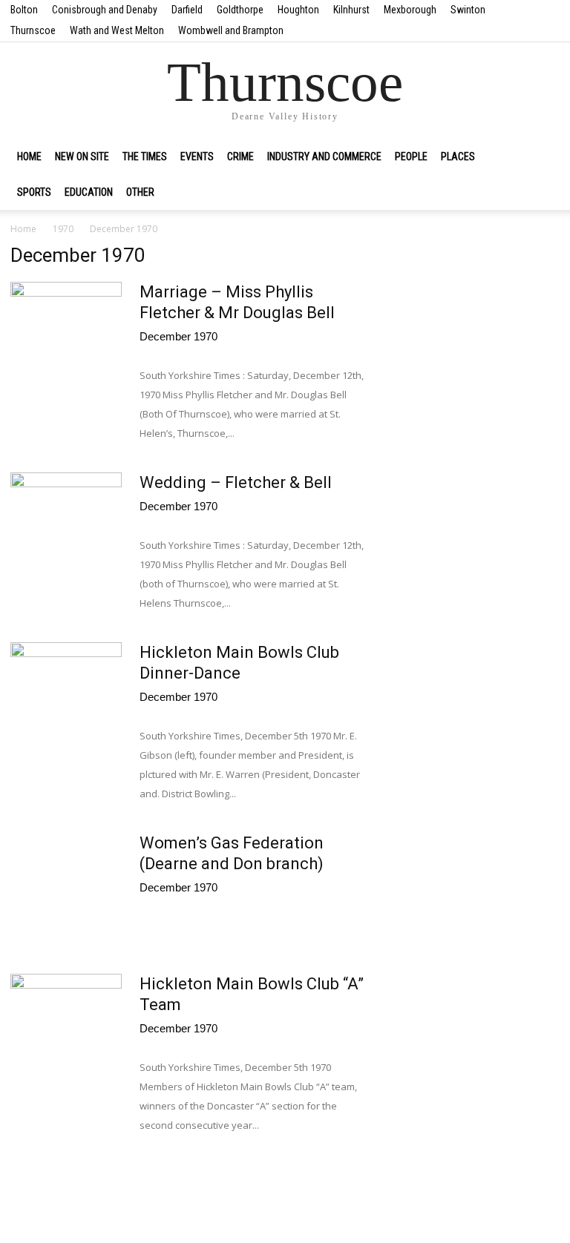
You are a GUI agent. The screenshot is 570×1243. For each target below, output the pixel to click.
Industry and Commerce (324, 156)
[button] (542, 156)
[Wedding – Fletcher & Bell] (66, 512)
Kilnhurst (351, 10)
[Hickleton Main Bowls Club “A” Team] (66, 1016)
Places (458, 156)
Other (140, 192)
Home (29, 156)
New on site (82, 156)
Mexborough (410, 10)
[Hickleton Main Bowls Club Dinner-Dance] (66, 683)
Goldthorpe (240, 10)
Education (89, 192)
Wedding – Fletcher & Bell (236, 482)
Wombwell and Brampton (231, 30)
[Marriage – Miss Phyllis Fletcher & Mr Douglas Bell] (66, 321)
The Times (144, 156)
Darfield (187, 10)
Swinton (468, 10)
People (411, 156)
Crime (240, 156)
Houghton (298, 10)
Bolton (24, 10)
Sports (34, 192)
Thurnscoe (33, 30)
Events (197, 156)
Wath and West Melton (117, 30)
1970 (63, 228)
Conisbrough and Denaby (104, 10)
